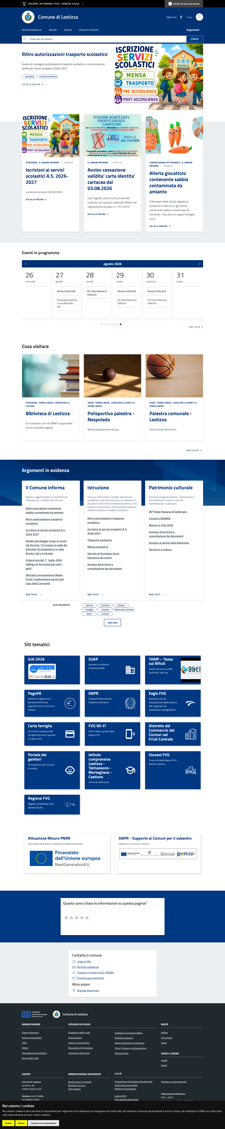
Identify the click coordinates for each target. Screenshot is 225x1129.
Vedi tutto (195, 327)
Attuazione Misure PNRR (49, 838)
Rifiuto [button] (21, 1123)
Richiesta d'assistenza (125, 1089)
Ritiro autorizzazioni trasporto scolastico (65, 54)
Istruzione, (32, 162)
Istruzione (98, 487)
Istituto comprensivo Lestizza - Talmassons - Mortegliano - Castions (100, 766)
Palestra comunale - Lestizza (170, 416)
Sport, (91, 402)
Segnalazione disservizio (126, 1099)
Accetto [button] (8, 1123)
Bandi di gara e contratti (79, 1082)
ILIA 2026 (36, 659)
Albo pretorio (74, 1089)
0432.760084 (95, 972)
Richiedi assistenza (88, 967)
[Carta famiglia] (70, 734)
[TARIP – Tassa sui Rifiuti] (191, 670)
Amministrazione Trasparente (84, 1074)
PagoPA (34, 693)
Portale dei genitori (37, 757)
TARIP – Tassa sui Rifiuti (161, 661)
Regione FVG (39, 798)
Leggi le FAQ (84, 961)
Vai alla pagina (35, 199)
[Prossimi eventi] (199, 263)
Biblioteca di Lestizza (48, 413)
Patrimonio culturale (171, 487)
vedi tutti (112, 622)
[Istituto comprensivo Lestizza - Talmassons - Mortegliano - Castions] (130, 770)
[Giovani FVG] (191, 770)
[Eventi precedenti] (25, 263)
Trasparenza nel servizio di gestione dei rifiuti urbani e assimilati (133, 1083)
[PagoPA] (70, 703)
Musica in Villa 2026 (66, 291)
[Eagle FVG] (191, 703)
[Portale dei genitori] (70, 770)
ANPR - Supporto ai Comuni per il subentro (155, 838)
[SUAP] (130, 670)
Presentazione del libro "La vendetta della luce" (67, 303)
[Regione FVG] (70, 804)
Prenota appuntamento (90, 978)
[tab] (102, 324)
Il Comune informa (48, 162)
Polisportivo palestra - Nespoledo (111, 416)
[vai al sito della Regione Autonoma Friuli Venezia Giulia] (52, 3)
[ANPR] (130, 703)
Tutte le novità (31, 84)
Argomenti (193, 30)
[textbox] (111, 918)
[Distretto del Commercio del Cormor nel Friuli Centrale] (191, 734)
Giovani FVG (159, 755)
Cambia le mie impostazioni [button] (43, 1123)
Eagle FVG (157, 693)
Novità (164, 1024)
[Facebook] (180, 17)
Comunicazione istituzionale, (165, 162)
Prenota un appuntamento (174, 1082)
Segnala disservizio (88, 990)
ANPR (93, 693)
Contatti (26, 1074)
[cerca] (199, 17)
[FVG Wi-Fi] (130, 734)
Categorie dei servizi (79, 1024)
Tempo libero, (46, 402)
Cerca (195, 39)
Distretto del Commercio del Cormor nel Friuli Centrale (161, 732)
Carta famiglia (40, 726)
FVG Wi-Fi (97, 726)
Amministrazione (31, 1024)
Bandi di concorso (76, 1085)
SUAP (93, 659)
